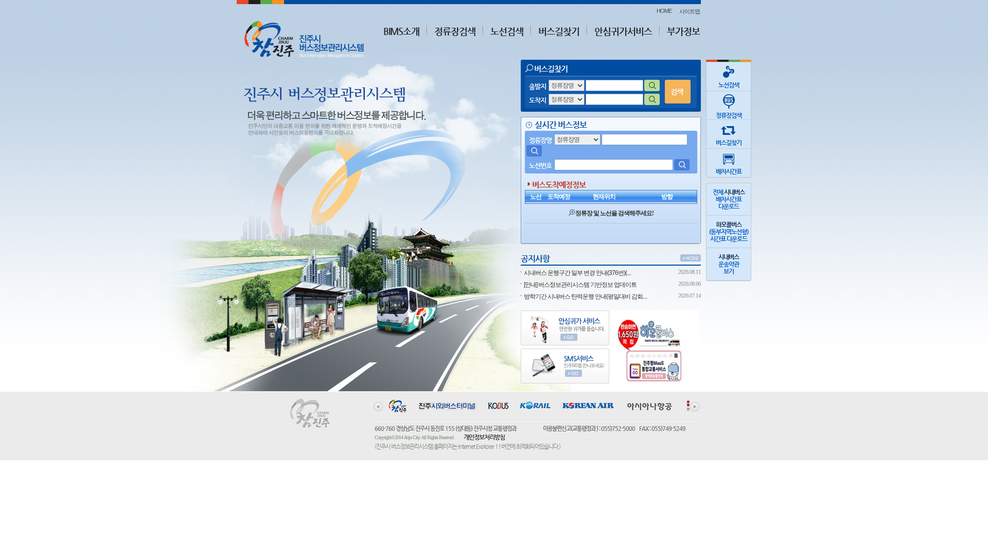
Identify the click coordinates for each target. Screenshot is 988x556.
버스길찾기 (558, 31)
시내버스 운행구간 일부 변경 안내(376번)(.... (577, 272)
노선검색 (506, 31)
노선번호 (540, 165)
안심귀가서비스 (623, 31)
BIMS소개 (401, 31)
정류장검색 (454, 31)
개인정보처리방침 (484, 437)
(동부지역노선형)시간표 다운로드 (728, 231)
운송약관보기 (728, 264)
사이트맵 (689, 11)
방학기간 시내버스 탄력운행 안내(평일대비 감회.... (585, 296)
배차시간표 (729, 171)
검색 (677, 92)
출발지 (537, 86)
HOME (664, 11)
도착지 (537, 100)
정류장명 (540, 140)
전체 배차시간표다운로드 (729, 199)
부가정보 (683, 31)
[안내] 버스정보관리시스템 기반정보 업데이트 (580, 284)
